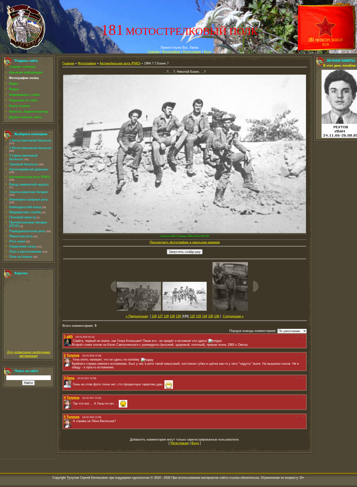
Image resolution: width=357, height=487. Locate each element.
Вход (207, 51)
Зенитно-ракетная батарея (28, 192)
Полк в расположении (25, 251)
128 (166, 316)
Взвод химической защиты (29, 184)
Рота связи (17, 241)
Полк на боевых (21, 256)
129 (172, 316)
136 (216, 316)
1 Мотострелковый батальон (30, 140)
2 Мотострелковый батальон (30, 148)
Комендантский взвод (25, 207)
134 (204, 316)
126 (154, 316)
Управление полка (22, 246)
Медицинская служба (25, 212)
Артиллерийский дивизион (28, 169)
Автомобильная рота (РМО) (29, 177)
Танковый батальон (23, 164)
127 (160, 316)
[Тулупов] (72, 359)
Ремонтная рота (21, 236)
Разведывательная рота (27, 231)
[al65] (72, 341)
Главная (154, 51)
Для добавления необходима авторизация (28, 354)
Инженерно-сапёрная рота (28, 199)
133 (198, 316)
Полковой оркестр (22, 217)
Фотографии (171, 51)
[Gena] (72, 384)
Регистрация (192, 51)
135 (210, 316)
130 (178, 316)
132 (192, 316)
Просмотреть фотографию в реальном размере (185, 242)
